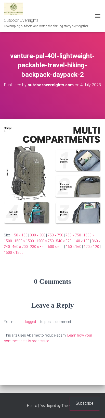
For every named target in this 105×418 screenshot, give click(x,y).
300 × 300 (37, 235)
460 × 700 (20, 247)
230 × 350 (38, 247)
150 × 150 (20, 235)
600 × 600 (55, 247)
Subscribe (85, 403)
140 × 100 (81, 241)
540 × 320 (64, 241)
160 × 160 (73, 247)
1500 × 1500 (24, 241)
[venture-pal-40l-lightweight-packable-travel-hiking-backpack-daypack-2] (52, 175)
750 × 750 (55, 235)
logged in (32, 322)
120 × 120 (91, 247)
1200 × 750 (45, 241)
